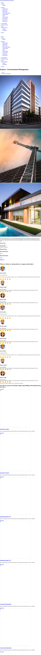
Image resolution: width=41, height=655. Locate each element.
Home (2, 2)
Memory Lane (5, 11)
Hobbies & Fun (5, 8)
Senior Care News (4, 27)
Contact (2, 32)
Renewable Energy (4, 251)
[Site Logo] (7, 0)
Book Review (5, 19)
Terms (32, 653)
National (4, 28)
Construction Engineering (5, 604)
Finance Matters (5, 17)
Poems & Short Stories (6, 47)
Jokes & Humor (5, 14)
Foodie (4, 15)
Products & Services (4, 24)
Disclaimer (23, 653)
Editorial (4, 5)
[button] (0, 34)
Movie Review (5, 21)
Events (2, 26)
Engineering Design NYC (5, 516)
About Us (3, 3)
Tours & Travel (5, 18)
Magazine (3, 7)
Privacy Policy (27, 653)
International (5, 30)
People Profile (5, 10)
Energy (1, 253)
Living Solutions (4, 23)
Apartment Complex (4, 429)
